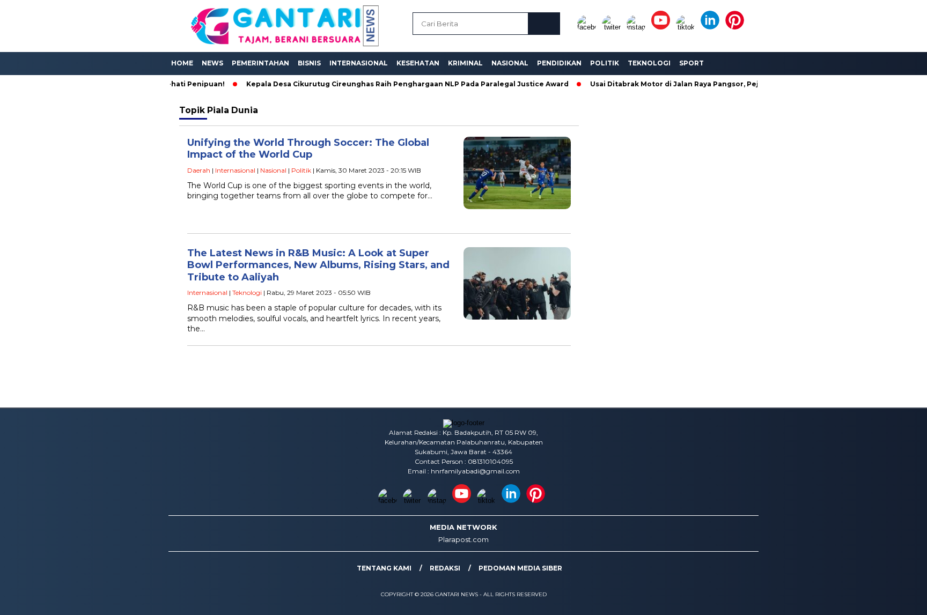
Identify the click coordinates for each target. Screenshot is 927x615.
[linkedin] (712, 27)
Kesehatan (417, 63)
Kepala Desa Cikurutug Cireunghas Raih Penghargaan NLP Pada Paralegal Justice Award (385, 84)
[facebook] (588, 27)
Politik (604, 63)
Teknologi (649, 63)
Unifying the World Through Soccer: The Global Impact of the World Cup (308, 149)
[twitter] (613, 27)
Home (182, 63)
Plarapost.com (463, 539)
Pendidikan (559, 63)
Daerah (198, 170)
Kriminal (465, 63)
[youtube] (662, 27)
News (212, 63)
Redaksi (445, 568)
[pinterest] (736, 27)
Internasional (358, 63)
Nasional (509, 63)
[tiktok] (687, 27)
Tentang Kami (384, 568)
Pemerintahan (260, 63)
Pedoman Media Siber (520, 568)
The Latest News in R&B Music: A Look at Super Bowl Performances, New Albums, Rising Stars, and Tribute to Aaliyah (318, 265)
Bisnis (309, 63)
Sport (691, 63)
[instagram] (638, 27)
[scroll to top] (890, 598)
